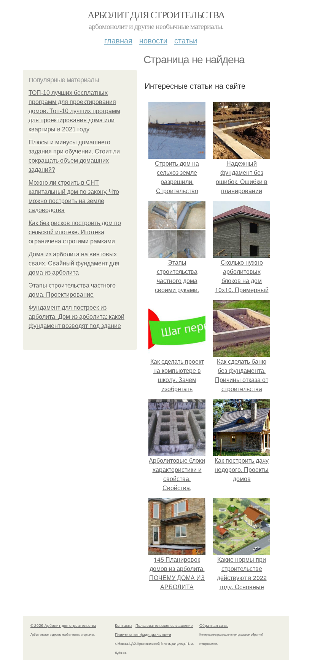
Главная (118, 40)
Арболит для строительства (156, 14)
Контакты (123, 625)
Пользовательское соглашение (164, 625)
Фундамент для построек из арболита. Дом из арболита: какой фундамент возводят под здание (76, 316)
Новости (153, 40)
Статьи (185, 40)
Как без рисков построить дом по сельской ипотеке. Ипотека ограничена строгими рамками (75, 232)
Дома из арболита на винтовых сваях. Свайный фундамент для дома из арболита (74, 263)
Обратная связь (213, 625)
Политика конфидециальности (143, 634)
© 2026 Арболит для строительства (63, 625)
